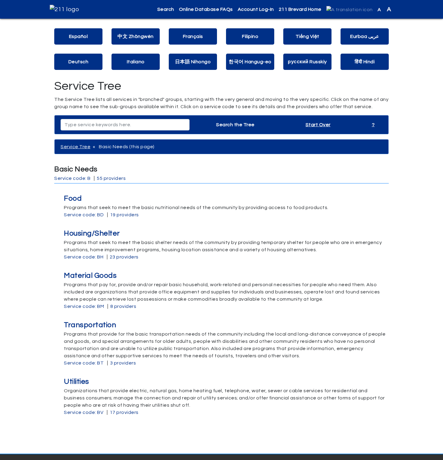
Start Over (318, 124)
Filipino (250, 36)
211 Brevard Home (300, 9)
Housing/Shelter (92, 233)
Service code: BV (83, 412)
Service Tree (75, 146)
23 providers (124, 257)
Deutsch (78, 61)
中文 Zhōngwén (136, 36)
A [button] (384, 9)
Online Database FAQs (206, 9)
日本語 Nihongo (193, 61)
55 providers (111, 178)
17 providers (124, 412)
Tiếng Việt (307, 36)
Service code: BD (84, 214)
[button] (349, 9)
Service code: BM (84, 306)
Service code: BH (83, 257)
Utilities (76, 381)
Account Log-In (256, 9)
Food (73, 198)
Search (165, 9)
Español (78, 36)
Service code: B (72, 178)
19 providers (124, 214)
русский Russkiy (307, 61)
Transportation (90, 325)
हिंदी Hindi (365, 61)
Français (193, 36)
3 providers (123, 363)
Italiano (136, 61)
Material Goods (90, 275)
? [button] (373, 124)
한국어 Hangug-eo (250, 61)
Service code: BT (84, 363)
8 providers (123, 306)
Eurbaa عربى (364, 36)
